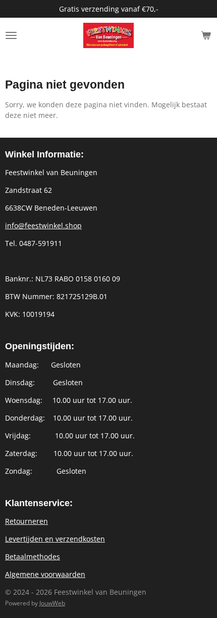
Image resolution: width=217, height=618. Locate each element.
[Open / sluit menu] (11, 35)
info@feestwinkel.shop (43, 225)
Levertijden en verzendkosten (55, 539)
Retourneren (26, 521)
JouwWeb (52, 603)
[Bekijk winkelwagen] (206, 35)
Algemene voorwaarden (45, 574)
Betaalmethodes (32, 556)
